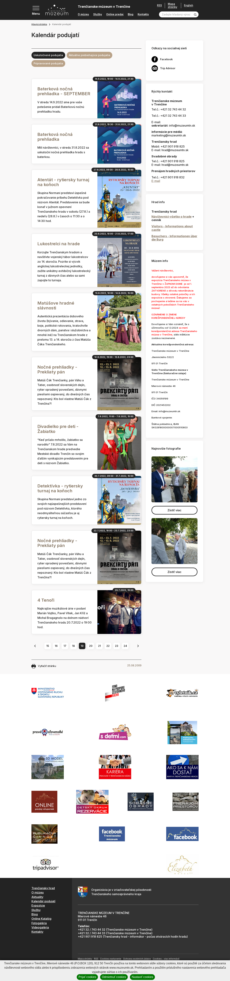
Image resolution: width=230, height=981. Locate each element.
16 (56, 645)
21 (99, 645)
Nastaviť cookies (142, 976)
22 (108, 645)
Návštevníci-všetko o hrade (171, 216)
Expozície (38, 905)
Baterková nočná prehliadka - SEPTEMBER (63, 91)
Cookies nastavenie (110, 958)
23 (116, 645)
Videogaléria (40, 927)
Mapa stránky (172, 5)
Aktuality (37, 897)
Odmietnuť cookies (114, 976)
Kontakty (143, 14)
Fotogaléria (39, 923)
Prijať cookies (87, 976)
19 (82, 645)
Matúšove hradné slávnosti (55, 305)
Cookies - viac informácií (166, 958)
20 (91, 645)
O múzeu (83, 14)
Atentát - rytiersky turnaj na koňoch (63, 182)
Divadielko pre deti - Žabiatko (58, 429)
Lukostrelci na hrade (58, 243)
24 (125, 645)
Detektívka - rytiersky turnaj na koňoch (60, 488)
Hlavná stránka (39, 24)
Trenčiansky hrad (43, 888)
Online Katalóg (41, 918)
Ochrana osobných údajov (137, 958)
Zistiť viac (174, 510)
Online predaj (114, 14)
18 (73, 645)
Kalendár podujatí (43, 901)
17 (65, 645)
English (188, 5)
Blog (130, 14)
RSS (159, 5)
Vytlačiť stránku (47, 665)
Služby (97, 14)
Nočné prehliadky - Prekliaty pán (57, 369)
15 (47, 645)
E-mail (155, 181)
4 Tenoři (45, 600)
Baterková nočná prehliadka (55, 137)
